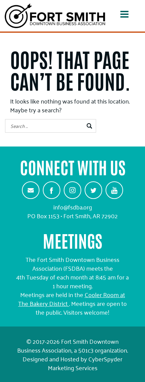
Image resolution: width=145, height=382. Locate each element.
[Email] (31, 190)
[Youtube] (114, 190)
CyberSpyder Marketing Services (85, 363)
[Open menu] (124, 15)
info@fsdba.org (72, 206)
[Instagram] (72, 190)
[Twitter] (93, 190)
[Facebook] (52, 190)
